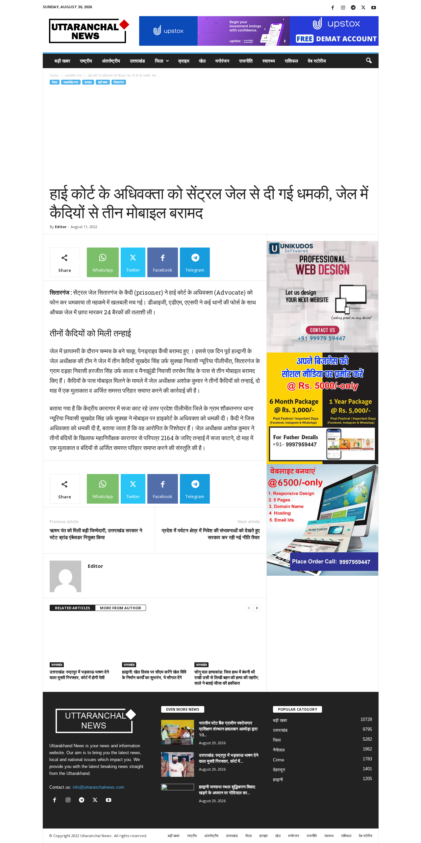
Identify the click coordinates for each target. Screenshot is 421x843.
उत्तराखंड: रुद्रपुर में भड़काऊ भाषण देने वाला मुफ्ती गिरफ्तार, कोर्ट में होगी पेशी (79, 674)
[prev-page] (249, 608)
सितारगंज (119, 82)
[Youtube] (374, 8)
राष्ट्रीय (86, 61)
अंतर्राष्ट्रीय (111, 61)
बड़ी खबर (62, 61)
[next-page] (257, 608)
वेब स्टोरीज (317, 61)
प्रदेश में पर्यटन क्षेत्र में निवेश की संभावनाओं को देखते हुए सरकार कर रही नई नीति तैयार (211, 533)
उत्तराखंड (137, 61)
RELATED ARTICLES (72, 607)
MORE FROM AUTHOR (120, 607)
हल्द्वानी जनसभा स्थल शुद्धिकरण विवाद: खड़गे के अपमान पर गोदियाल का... (227, 790)
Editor (60, 226)
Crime (278, 759)
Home (54, 75)
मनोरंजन (222, 61)
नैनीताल (279, 750)
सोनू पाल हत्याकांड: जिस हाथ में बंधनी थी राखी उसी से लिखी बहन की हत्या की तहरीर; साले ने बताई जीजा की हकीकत (226, 677)
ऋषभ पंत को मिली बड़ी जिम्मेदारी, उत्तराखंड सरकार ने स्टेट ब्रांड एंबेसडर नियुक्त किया (96, 533)
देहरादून (279, 769)
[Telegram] (353, 8)
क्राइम (183, 61)
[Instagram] (343, 8)
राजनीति (246, 61)
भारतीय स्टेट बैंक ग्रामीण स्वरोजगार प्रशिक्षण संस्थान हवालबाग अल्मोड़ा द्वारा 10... (228, 729)
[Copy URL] (227, 262)
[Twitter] (363, 8)
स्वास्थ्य (268, 61)
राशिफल (291, 61)
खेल (202, 61)
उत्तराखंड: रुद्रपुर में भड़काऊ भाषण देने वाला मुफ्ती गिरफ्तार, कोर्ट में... (228, 758)
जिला (159, 61)
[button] (368, 61)
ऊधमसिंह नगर (73, 75)
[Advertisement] (211, 135)
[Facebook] (333, 8)
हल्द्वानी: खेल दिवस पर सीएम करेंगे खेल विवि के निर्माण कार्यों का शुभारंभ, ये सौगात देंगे (154, 674)
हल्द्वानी (278, 779)
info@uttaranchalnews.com (98, 787)
